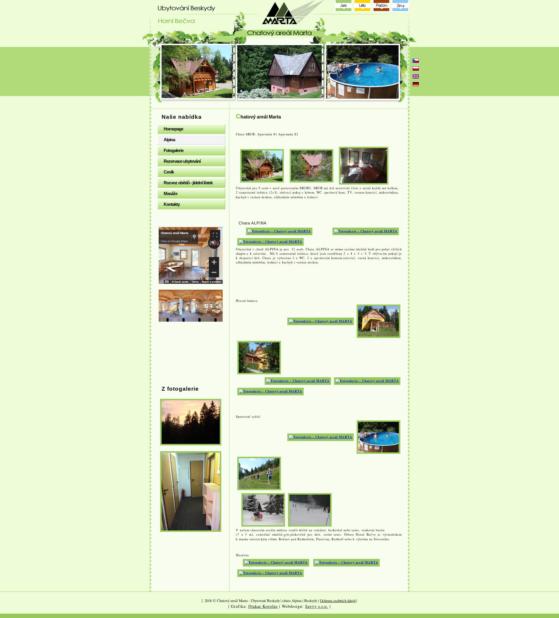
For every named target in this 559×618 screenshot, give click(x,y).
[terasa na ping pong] (320, 320)
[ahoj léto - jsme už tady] (320, 436)
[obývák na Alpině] (270, 241)
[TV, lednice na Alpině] (365, 231)
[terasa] (270, 391)
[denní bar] (367, 380)
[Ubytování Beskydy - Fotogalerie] (190, 422)
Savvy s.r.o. (316, 606)
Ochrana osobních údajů (337, 600)
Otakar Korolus (263, 606)
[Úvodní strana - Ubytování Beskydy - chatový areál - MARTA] (281, 22)
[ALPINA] (279, 231)
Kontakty (172, 204)
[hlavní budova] (378, 320)
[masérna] (276, 562)
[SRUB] (262, 165)
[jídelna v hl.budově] (297, 380)
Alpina (169, 139)
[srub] (311, 165)
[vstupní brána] (259, 357)
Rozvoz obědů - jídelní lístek (188, 182)
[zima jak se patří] (263, 509)
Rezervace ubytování (182, 161)
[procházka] (259, 473)
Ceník (169, 171)
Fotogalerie (173, 150)
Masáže (170, 193)
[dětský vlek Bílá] (309, 509)
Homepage (173, 128)
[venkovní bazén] (378, 436)
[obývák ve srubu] (363, 165)
